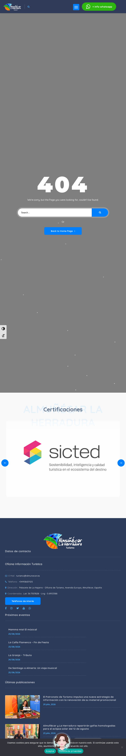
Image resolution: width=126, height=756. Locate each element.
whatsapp (102, 6)
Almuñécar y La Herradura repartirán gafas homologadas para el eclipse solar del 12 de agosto (79, 727)
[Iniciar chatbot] (62, 742)
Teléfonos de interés (23, 601)
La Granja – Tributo (20, 655)
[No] (122, 747)
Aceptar (50, 751)
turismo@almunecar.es (28, 575)
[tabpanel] (63, 460)
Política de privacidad (70, 751)
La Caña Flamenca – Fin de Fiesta (28, 642)
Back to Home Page (62, 231)
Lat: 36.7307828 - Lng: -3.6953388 (40, 593)
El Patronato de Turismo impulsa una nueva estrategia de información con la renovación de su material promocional (79, 698)
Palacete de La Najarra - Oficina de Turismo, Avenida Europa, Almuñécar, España (60, 587)
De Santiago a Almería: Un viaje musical (32, 668)
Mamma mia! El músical (22, 629)
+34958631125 (26, 581)
